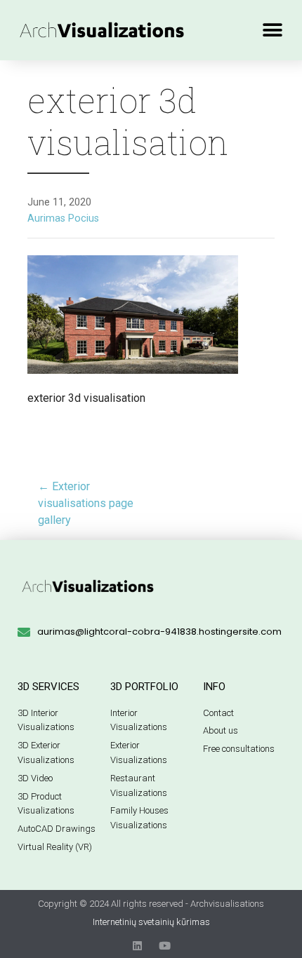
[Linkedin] (137, 945)
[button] (272, 30)
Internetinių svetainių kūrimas (151, 922)
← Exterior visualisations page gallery (85, 503)
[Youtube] (164, 945)
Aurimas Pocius (63, 218)
